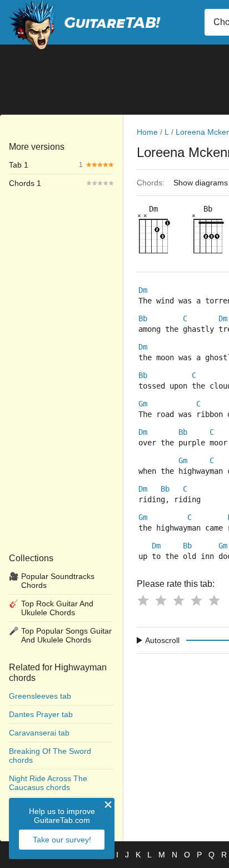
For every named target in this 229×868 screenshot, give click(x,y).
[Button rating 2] (161, 600)
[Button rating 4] (196, 600)
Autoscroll (162, 640)
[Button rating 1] (143, 600)
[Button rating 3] (178, 600)
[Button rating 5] (214, 600)
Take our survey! (62, 839)
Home (147, 131)
